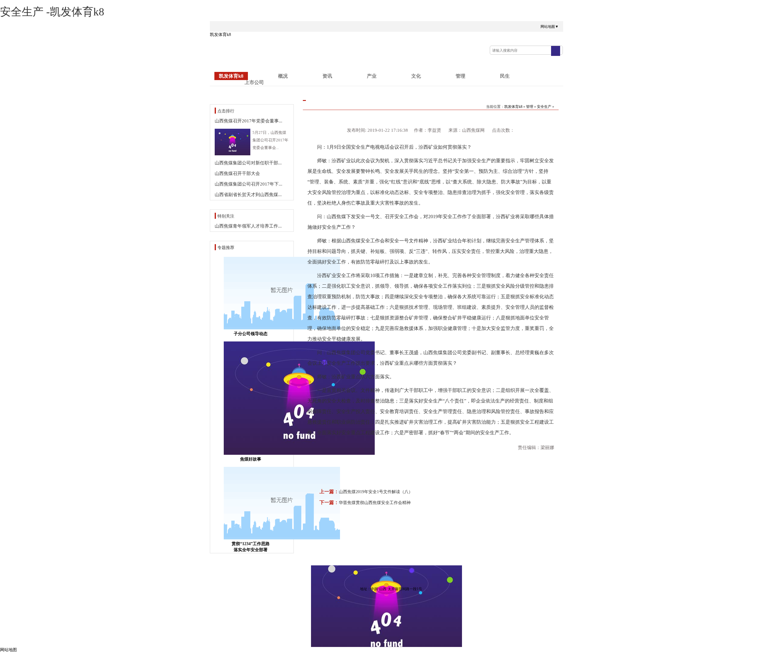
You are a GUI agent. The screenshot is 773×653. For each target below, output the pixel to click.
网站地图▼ (549, 26)
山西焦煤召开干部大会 (237, 173)
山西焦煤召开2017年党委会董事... (248, 120)
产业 (372, 76)
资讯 (327, 76)
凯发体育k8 (220, 34)
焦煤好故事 (250, 459)
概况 (283, 76)
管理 (460, 76)
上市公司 (254, 82)
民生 (505, 76)
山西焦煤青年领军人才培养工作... (248, 226)
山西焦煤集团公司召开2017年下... (248, 184)
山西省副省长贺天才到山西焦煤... (248, 194)
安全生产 (544, 107)
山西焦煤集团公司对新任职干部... (248, 162)
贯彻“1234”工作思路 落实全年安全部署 (251, 546)
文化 (416, 76)
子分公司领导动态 (251, 333)
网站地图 (8, 650)
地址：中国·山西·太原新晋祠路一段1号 (391, 589)
